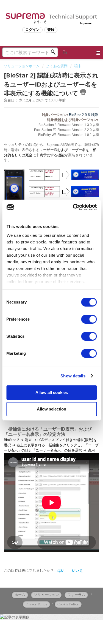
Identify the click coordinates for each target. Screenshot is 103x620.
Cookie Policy (68, 604)
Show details (72, 376)
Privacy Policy (36, 604)
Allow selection (51, 409)
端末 (77, 66)
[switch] (89, 319)
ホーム (20, 595)
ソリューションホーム (22, 66)
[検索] (55, 52)
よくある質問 (57, 66)
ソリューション (46, 595)
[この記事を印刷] (83, 92)
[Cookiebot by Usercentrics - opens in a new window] (73, 207)
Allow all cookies (51, 392)
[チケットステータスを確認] (65, 52)
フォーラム (76, 595)
